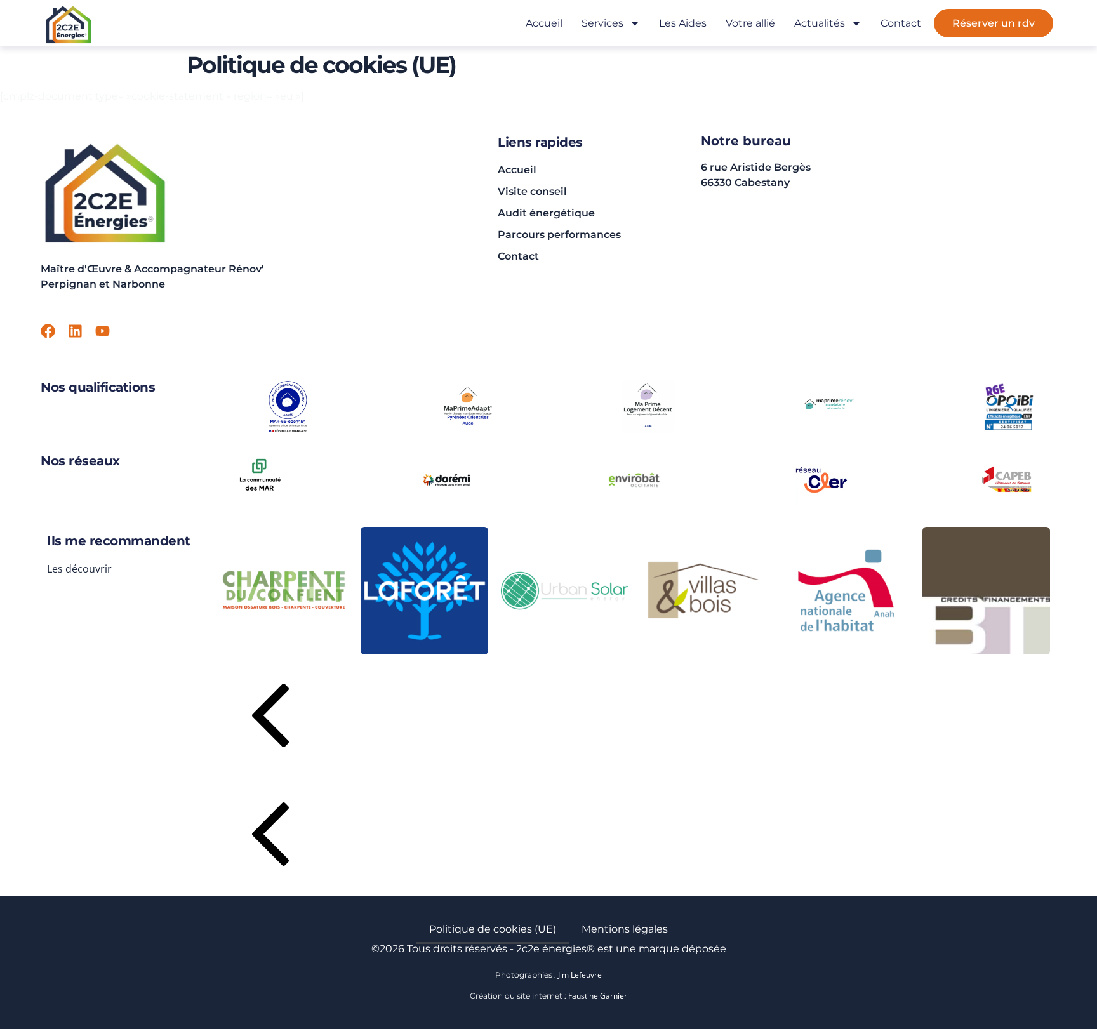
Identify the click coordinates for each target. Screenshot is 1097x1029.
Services (602, 23)
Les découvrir (79, 569)
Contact (901, 23)
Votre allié (750, 23)
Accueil (544, 23)
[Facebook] (48, 331)
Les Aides (683, 23)
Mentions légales (625, 929)
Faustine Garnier (597, 995)
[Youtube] (102, 331)
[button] (634, 718)
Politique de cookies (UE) (492, 929)
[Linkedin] (75, 331)
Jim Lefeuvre (580, 974)
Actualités (819, 23)
